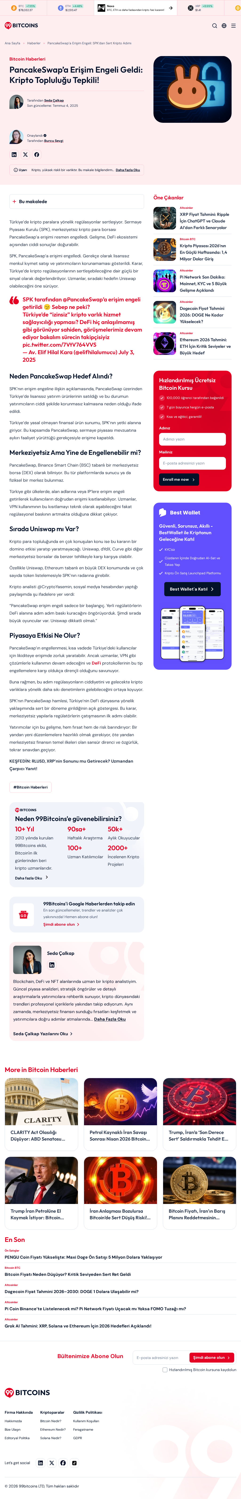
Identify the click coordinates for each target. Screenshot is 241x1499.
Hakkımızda (13, 1421)
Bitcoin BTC (12, 1268)
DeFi (96, 663)
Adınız (164, 428)
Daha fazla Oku (28, 878)
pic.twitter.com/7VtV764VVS (59, 344)
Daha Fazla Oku (128, 170)
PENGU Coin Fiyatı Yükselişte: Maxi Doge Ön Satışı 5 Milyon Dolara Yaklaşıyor (83, 1257)
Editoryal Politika (17, 1438)
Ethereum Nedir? (53, 1429)
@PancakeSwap (83, 299)
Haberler (33, 43)
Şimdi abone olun (59, 924)
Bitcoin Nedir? (50, 1421)
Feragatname (83, 1429)
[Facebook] (63, 1463)
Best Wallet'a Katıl (189, 589)
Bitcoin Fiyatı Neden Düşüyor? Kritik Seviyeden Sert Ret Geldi (68, 1274)
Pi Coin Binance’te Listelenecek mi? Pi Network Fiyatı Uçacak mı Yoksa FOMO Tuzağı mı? (95, 1308)
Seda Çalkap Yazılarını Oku (40, 1034)
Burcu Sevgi (53, 141)
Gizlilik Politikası (87, 1412)
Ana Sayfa (12, 43)
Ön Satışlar (12, 1251)
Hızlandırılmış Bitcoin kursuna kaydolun (202, 1369)
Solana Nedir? (50, 1438)
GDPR (77, 1438)
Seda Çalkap (54, 100)
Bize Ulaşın (12, 1429)
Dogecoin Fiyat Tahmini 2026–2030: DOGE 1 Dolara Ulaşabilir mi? (72, 1291)
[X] (51, 1463)
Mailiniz (166, 452)
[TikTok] (74, 1463)
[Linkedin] (40, 1463)
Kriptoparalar (52, 1412)
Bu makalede (33, 201)
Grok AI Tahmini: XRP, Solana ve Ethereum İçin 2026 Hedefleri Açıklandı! (78, 1326)
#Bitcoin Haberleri (30, 787)
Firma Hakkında (19, 1412)
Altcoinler (11, 1285)
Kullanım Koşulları (86, 1421)
